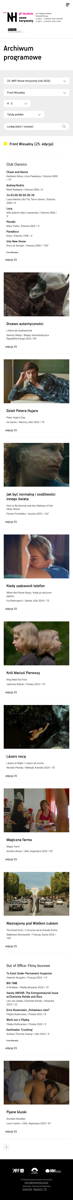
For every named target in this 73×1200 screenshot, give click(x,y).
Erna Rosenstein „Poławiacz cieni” (28, 1010)
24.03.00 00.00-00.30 (20, 195)
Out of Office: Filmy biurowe (28, 966)
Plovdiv (10, 222)
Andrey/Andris (15, 185)
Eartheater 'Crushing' (19, 1030)
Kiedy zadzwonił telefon (25, 586)
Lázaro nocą (16, 757)
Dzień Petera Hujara (22, 411)
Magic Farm (12, 846)
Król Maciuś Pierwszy (23, 673)
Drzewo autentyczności (24, 324)
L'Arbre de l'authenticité (19, 330)
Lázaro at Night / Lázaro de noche (25, 763)
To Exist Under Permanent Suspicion (29, 973)
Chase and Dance (17, 172)
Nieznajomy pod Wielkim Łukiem (32, 924)
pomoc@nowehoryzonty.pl (36, 1182)
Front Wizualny (12, 252)
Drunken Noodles (15, 1118)
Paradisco (12, 231)
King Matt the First (16, 679)
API (45, 1189)
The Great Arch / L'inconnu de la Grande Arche (31, 930)
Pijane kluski (16, 1112)
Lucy (9, 208)
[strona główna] (36, 17)
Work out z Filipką (17, 1020)
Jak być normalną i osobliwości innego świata (30, 497)
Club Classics (16, 165)
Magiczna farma (19, 840)
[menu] (67, 5)
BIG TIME (11, 983)
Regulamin (38, 1189)
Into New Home (16, 241)
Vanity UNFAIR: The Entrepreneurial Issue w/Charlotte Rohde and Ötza (32, 995)
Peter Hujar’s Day (15, 417)
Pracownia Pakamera (41, 1186)
